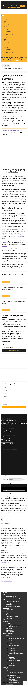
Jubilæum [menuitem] (11, 662)
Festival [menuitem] (11, 640)
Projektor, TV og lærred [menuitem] (15, 625)
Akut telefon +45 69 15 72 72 (7, 431)
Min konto (5, 476)
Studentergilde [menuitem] (13, 652)
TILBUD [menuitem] (5, 593)
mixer (23, 236)
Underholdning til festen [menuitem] (12, 616)
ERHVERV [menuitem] (5, 621)
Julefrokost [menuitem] (12, 648)
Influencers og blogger (6, 450)
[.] (1, 445)
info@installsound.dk (7, 347)
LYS (5, 22)
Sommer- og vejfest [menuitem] (14, 645)
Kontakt (22, 5)
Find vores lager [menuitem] (10, 669)
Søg (4, 477)
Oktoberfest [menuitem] (12, 650)
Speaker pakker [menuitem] (13, 626)
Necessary (5, 550)
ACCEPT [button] (3, 517)
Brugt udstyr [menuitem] (9, 684)
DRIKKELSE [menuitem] (6, 608)
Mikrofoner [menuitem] (9, 628)
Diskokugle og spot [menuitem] (11, 603)
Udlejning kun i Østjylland (14, 7)
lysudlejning (5, 242)
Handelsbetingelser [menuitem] (11, 675)
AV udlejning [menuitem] (9, 623)
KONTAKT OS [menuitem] (6, 667)
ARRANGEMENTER (7, 31)
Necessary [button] (3, 549)
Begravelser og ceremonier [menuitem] (16, 653)
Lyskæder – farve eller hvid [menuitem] (13, 601)
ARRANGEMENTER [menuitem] (8, 633)
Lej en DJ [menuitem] (11, 643)
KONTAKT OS (6, 32)
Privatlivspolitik (22, 488)
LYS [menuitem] (4, 599)
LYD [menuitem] (4, 594)
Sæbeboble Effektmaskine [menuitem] (13, 606)
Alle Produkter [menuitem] (10, 618)
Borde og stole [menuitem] (10, 615)
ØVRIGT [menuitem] (5, 611)
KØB (5, 27)
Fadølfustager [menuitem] (9, 609)
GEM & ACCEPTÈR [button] (5, 577)
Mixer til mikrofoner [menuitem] (11, 596)
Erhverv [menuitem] (8, 655)
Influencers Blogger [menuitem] (14, 682)
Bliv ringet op (14, 351)
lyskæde (4, 246)
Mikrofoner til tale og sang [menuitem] (13, 598)
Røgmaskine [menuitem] (9, 630)
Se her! (17, 61)
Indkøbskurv (7, 483)
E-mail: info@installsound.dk (7, 442)
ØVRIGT (5, 26)
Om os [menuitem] (7, 670)
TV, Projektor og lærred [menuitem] (12, 613)
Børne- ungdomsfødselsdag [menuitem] (16, 638)
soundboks (19, 236)
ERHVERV (6, 29)
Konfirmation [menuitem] (12, 642)
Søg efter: (5, 479)
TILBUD (5, 19)
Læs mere (6, 282)
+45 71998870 (5, 344)
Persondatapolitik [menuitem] (13, 680)
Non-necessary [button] (5, 562)
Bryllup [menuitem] (10, 637)
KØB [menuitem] (4, 620)
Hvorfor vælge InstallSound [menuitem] (16, 672)
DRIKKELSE (6, 24)
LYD (5, 21)
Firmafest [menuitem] (11, 657)
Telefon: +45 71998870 (5, 440)
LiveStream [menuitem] (12, 647)
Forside (4, 68)
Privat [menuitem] (7, 635)
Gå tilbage (7, 65)
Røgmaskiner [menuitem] (9, 604)
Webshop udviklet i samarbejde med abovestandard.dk (14, 490)
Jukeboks (13, 236)
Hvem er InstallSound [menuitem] (14, 674)
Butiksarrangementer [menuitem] (14, 660)
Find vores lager (9, 34)
